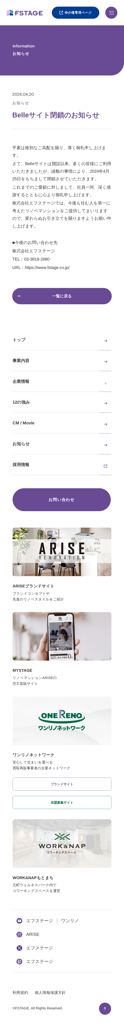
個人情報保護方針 (50, 993)
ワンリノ (70, 920)
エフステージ (39, 920)
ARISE (32, 934)
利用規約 (20, 993)
